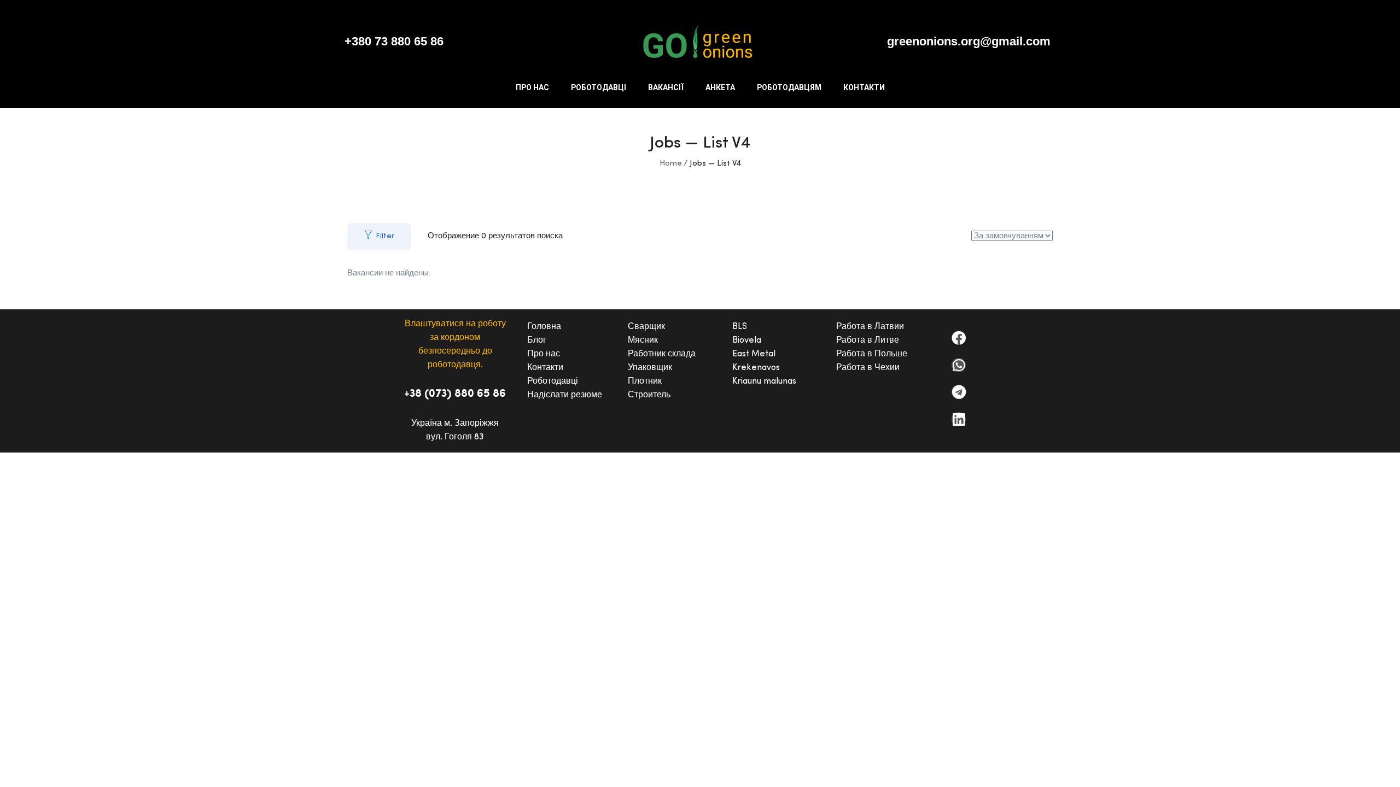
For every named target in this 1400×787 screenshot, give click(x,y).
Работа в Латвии (870, 326)
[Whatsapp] (959, 365)
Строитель (649, 395)
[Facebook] (959, 338)
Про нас (543, 354)
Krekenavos (756, 367)
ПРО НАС (532, 87)
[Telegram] (959, 392)
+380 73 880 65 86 (394, 41)
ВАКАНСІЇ (666, 87)
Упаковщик (650, 367)
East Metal (753, 354)
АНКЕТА (720, 87)
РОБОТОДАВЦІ (598, 87)
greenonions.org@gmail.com (969, 41)
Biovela (746, 340)
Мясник (643, 340)
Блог (536, 340)
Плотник (645, 381)
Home (671, 164)
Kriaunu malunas (764, 381)
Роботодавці (552, 381)
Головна (544, 326)
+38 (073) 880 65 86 (455, 394)
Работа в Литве (867, 340)
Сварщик (646, 326)
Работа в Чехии (868, 367)
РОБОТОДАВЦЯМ (789, 87)
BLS (739, 326)
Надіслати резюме (564, 395)
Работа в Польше (871, 354)
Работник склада (662, 354)
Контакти (545, 367)
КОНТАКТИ (864, 87)
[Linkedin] (959, 419)
